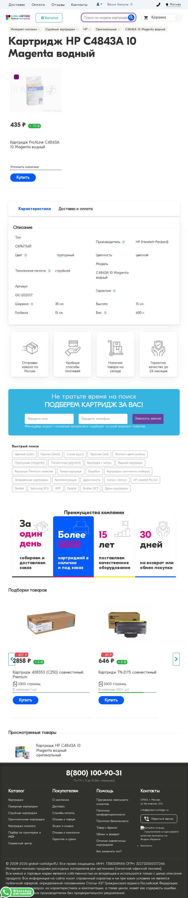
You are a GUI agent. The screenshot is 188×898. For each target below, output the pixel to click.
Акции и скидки (62, 826)
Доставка (17, 5)
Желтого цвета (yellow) (130, 454)
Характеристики (34, 209)
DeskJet (19, 488)
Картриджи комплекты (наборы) (128, 471)
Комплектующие (66, 480)
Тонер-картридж (71, 471)
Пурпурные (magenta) (29, 463)
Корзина (164, 17)
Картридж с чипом (99, 463)
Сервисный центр (20, 843)
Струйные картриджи (22, 813)
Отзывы (58, 5)
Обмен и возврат (107, 834)
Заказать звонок (148, 418)
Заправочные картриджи (31, 480)
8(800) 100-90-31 (94, 773)
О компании (60, 800)
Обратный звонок (162, 818)
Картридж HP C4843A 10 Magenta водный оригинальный (58, 750)
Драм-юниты (91, 480)
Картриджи (15, 800)
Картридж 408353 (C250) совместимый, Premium (48, 674)
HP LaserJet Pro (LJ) (145, 480)
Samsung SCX (39, 488)
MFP (58, 488)
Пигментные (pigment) (66, 463)
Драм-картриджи (116, 488)
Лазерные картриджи (23, 806)
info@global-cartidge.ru (155, 810)
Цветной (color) (24, 454)
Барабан (94, 471)
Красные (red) (99, 454)
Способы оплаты (63, 813)
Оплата (38, 5)
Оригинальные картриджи (26, 819)
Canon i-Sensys (117, 480)
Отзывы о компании (66, 832)
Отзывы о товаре (63, 819)
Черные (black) (50, 454)
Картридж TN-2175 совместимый (127, 672)
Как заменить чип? (109, 851)
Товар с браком (106, 827)
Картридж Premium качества (34, 471)
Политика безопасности (112, 821)
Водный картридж (130, 463)
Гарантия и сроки (64, 839)
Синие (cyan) (75, 454)
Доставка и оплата (76, 209)
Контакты (79, 5)
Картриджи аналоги (21, 826)
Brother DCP (90, 488)
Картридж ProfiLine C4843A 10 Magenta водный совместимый (34, 145)
